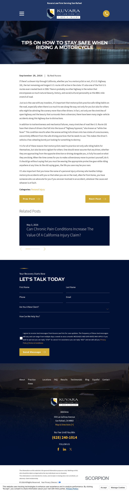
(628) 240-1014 (64, 437)
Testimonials (76, 379)
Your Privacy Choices (49, 482)
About (22, 379)
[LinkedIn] (64, 449)
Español (96, 379)
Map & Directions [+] (64, 424)
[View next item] (44, 249)
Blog (87, 379)
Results (64, 379)
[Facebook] (58, 449)
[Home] (63, 14)
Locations (46, 379)
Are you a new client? (29, 307)
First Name (24, 287)
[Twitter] (70, 449)
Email (68, 297)
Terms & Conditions (36, 343)
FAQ (56, 379)
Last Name (71, 287)
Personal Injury (38, 189)
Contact (106, 379)
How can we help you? (29, 316)
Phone (22, 297)
